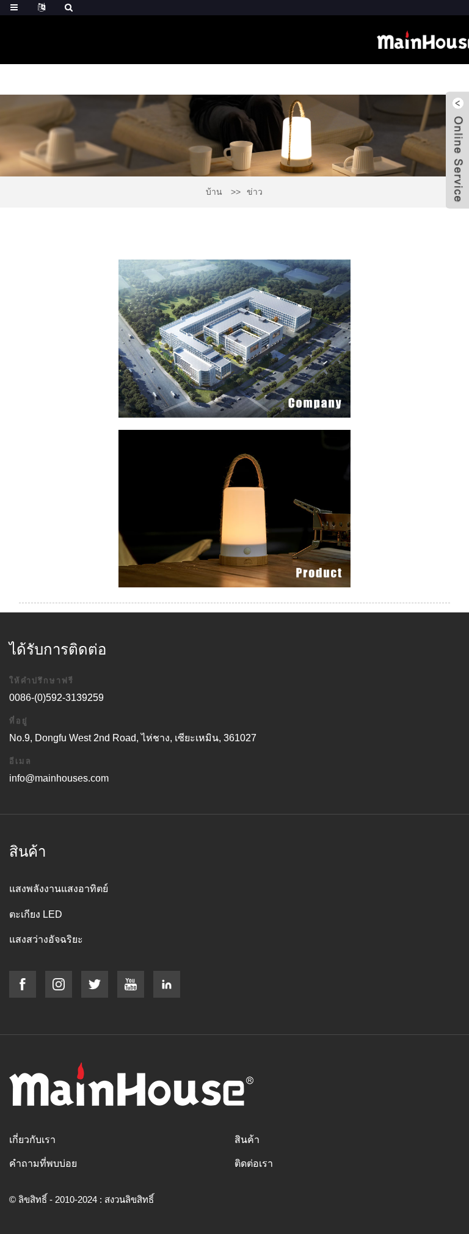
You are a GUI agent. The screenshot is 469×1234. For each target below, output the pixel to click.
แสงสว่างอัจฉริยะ (46, 939)
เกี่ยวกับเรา (32, 1139)
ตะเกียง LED (35, 914)
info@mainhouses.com (59, 778)
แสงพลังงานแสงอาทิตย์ (58, 889)
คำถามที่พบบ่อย (43, 1163)
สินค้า (247, 1139)
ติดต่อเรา (253, 1163)
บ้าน (214, 192)
